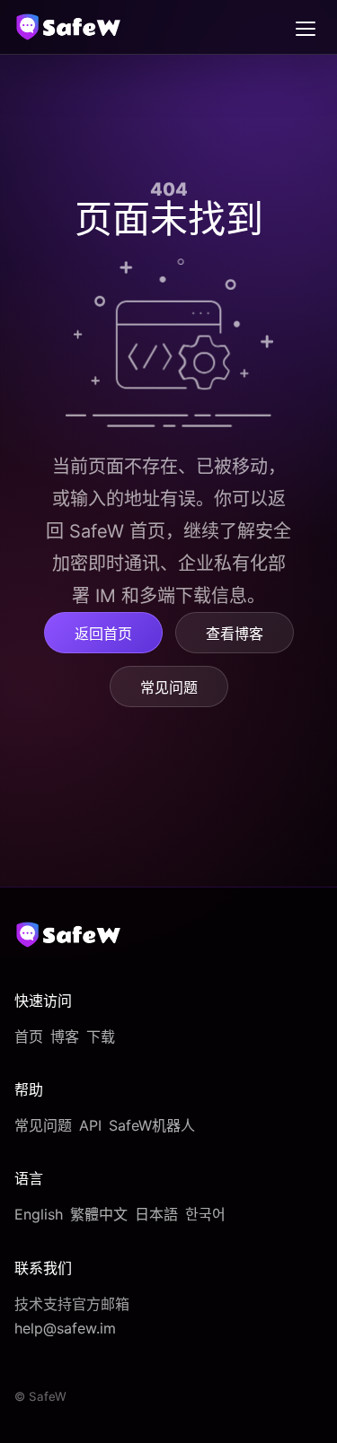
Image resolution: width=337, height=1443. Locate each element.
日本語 (156, 1214)
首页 (28, 1036)
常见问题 (169, 687)
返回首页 (103, 634)
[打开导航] (305, 27)
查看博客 (234, 634)
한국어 (205, 1214)
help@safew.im (65, 1328)
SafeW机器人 (152, 1125)
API (90, 1125)
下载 (100, 1036)
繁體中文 (99, 1214)
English (38, 1214)
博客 (64, 1036)
